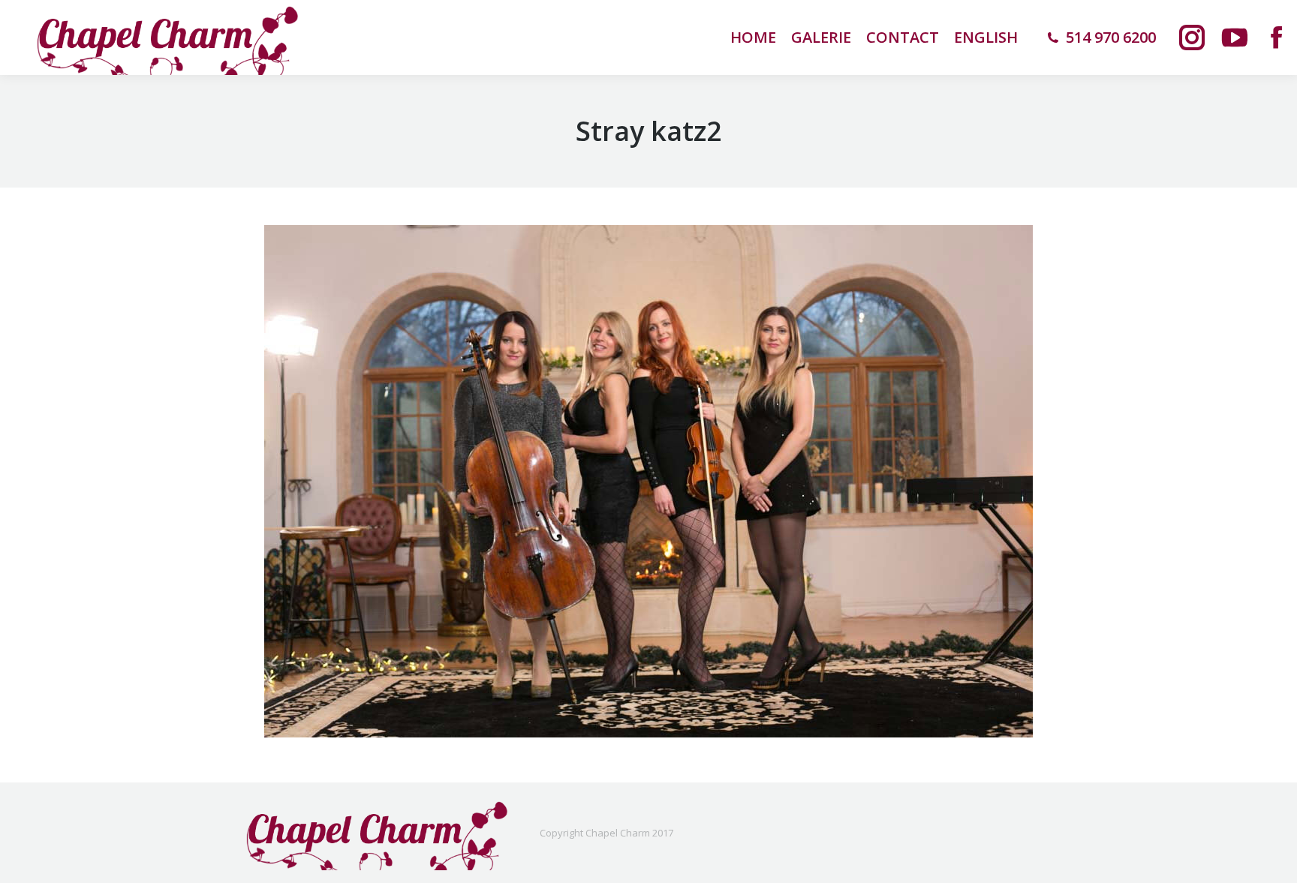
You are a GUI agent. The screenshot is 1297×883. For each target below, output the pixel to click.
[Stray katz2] (648, 481)
